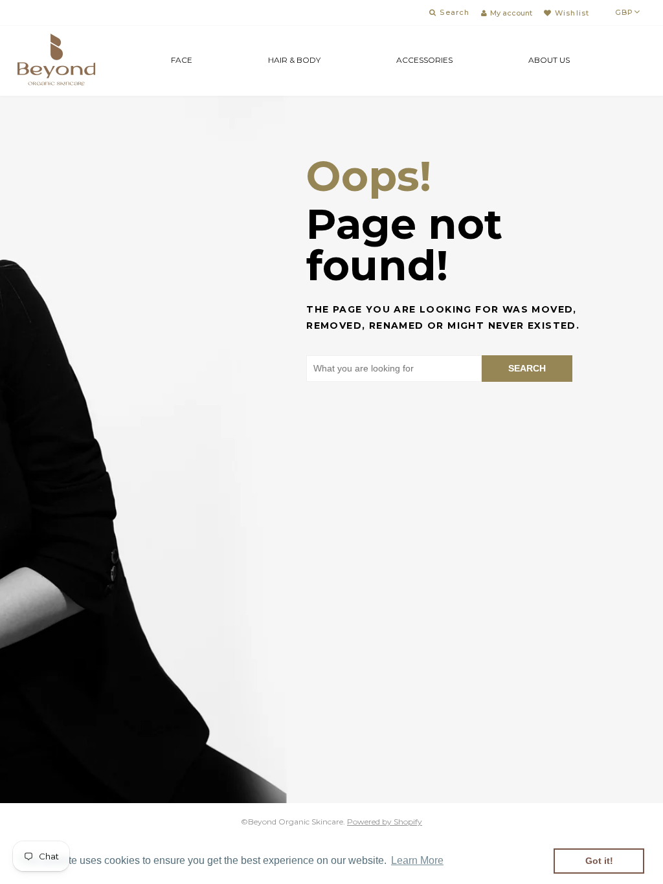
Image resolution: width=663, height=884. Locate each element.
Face (181, 60)
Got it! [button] (599, 861)
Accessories (424, 60)
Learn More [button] (417, 860)
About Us (549, 60)
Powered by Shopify (384, 821)
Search (527, 368)
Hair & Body (294, 60)
